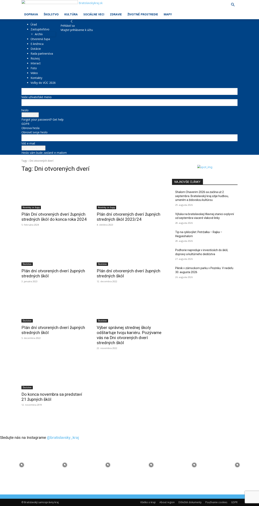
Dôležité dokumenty (190, 502)
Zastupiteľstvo (40, 29)
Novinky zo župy (31, 207)
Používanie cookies (216, 502)
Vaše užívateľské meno (36, 97)
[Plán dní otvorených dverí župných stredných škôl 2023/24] (129, 192)
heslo (25, 110)
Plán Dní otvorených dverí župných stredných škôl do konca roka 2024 (54, 217)
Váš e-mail (28, 143)
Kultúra (71, 14)
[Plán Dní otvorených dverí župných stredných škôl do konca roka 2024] (54, 192)
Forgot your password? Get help (42, 119)
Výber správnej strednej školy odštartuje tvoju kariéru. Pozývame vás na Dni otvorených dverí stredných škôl (129, 335)
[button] (233, 5)
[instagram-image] (21, 464)
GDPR (25, 124)
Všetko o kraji (148, 502)
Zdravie (116, 14)
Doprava (31, 14)
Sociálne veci (93, 14)
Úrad (34, 24)
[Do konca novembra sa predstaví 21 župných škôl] (54, 372)
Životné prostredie (142, 14)
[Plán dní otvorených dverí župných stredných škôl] (54, 249)
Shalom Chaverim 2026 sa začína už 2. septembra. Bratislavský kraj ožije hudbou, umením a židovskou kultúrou (202, 196)
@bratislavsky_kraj (63, 437)
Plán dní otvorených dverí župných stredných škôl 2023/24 (128, 217)
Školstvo (51, 14)
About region (167, 502)
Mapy (168, 14)
